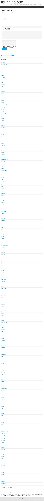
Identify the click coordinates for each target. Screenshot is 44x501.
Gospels (3, 202)
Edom (3, 166)
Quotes (3, 379)
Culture (3, 150)
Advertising (3, 91)
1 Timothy (3, 77)
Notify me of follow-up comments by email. (9, 46)
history (3, 222)
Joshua (3, 270)
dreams (3, 163)
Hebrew (3, 213)
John (2, 265)
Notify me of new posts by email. (8, 47)
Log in (33, 499)
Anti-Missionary (4, 104)
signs (2, 415)
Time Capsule (4, 449)
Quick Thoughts (4, 377)
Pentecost (3, 347)
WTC (2, 476)
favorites (3, 182)
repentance (3, 392)
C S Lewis (3, 127)
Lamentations (4, 277)
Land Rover (3, 281)
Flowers (3, 188)
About (20, 7)
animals (3, 102)
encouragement (4, 170)
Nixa (2, 324)
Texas (3, 442)
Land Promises (4, 279)
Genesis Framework (25, 499)
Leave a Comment (15, 12)
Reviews (3, 397)
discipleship (4, 161)
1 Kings (3, 75)
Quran (3, 381)
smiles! (3, 417)
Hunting (3, 236)
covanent (3, 145)
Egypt (3, 168)
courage (3, 143)
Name (17, 41)
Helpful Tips (4, 216)
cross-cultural (4, 148)
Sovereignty (4, 420)
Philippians (3, 352)
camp (3, 129)
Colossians (3, 138)
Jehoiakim (3, 252)
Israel (3, 250)
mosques (3, 309)
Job (2, 259)
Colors (3, 136)
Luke (2, 293)
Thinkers (3, 447)
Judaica (3, 274)
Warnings (3, 465)
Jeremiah (3, 254)
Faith (2, 179)
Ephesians (3, 172)
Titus (2, 451)
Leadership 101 (4, 284)
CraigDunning (9, 12)
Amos (3, 100)
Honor (3, 227)
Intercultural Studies (5, 245)
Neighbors (3, 320)
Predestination (4, 367)
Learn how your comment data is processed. (20, 51)
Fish (2, 186)
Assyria (3, 116)
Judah (3, 272)
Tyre (2, 458)
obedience (3, 329)
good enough (4, 200)
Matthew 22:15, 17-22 (5, 60)
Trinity (3, 456)
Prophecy (3, 370)
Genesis (3, 197)
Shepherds (3, 413)
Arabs (3, 111)
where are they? (4, 469)
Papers (24, 7)
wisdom (3, 470)
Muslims (3, 313)
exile (2, 175)
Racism (3, 383)
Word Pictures (4, 472)
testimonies (3, 440)
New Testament (4, 322)
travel (3, 454)
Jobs (2, 261)
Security (3, 408)
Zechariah (3, 481)
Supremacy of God (5, 431)
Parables (3, 340)
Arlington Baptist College (6, 114)
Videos (3, 463)
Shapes (3, 411)
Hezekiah (3, 220)
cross (3, 147)
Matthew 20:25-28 (4, 64)
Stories (3, 422)
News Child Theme (18, 499)
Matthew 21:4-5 (4, 62)
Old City (3, 331)
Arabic (3, 109)
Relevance (3, 390)
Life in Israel (4, 290)
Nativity (3, 318)
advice (3, 93)
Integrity (3, 243)
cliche (3, 134)
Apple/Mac (3, 107)
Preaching (3, 365)
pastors (3, 345)
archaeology (4, 113)
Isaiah (3, 247)
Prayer (3, 363)
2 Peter (3, 82)
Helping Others (4, 218)
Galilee (3, 195)
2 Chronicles (4, 79)
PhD (2, 349)
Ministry (3, 306)
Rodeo (3, 399)
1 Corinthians (4, 73)
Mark (2, 297)
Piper (2, 356)
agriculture (3, 95)
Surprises (3, 433)
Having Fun (3, 209)
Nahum (3, 315)
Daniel (3, 152)
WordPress (30, 499)
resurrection (4, 395)
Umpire (3, 460)
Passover (3, 343)
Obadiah (3, 327)
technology (3, 436)
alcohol (3, 98)
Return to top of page (22, 498)
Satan (3, 406)
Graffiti (3, 206)
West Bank (3, 467)
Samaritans (3, 404)
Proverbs (3, 372)
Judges (3, 275)
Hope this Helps (4, 231)
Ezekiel (3, 177)
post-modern (4, 361)
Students (3, 426)
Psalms (3, 374)
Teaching (3, 435)
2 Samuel (3, 84)
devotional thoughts (5, 159)
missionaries (4, 308)
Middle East (3, 304)
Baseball (3, 120)
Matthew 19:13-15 (4, 66)
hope (2, 229)
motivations (3, 311)
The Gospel (3, 445)
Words (3, 474)
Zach (2, 479)
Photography (4, 354)
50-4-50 (3, 86)
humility (3, 234)
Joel (2, 263)
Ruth (2, 401)
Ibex (2, 240)
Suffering (3, 429)
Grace (3, 204)
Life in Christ (4, 288)
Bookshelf (3, 125)
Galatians (3, 193)
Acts (2, 89)
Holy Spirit (3, 225)
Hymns (3, 238)
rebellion (3, 386)
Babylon (3, 118)
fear (2, 184)
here (14, 14)
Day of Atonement (4, 154)
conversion (3, 141)
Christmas (3, 132)
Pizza (2, 358)
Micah (3, 302)
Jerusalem (3, 256)
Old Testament (4, 333)
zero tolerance (4, 483)
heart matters (4, 211)
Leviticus (3, 286)
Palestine (3, 336)
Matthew (3, 299)
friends (3, 191)
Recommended (4, 388)
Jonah (3, 268)
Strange (3, 424)
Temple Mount (4, 438)
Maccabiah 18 (4, 295)
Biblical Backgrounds (5, 123)
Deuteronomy (4, 157)
